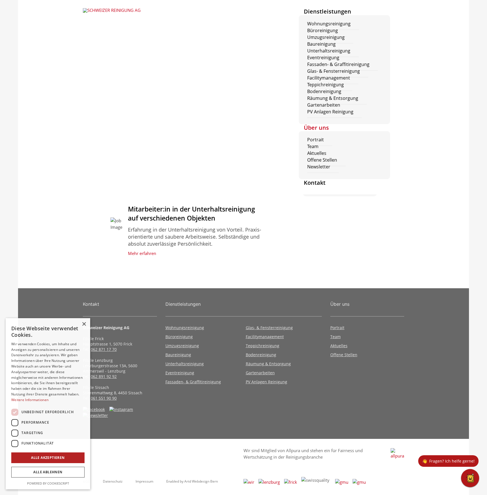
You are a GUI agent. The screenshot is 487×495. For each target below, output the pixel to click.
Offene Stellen (343, 354)
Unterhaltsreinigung (184, 363)
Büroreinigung (179, 336)
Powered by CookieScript (48, 483)
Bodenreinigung (261, 354)
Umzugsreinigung (182, 345)
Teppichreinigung (262, 345)
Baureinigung (178, 354)
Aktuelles (338, 345)
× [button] (84, 324)
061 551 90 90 (104, 398)
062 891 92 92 (104, 376)
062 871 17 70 (104, 349)
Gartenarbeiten (260, 372)
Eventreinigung (179, 372)
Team (335, 336)
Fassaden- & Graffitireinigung (193, 381)
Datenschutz (113, 481)
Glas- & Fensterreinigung (269, 327)
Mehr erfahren (142, 253)
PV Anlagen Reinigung (266, 381)
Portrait (337, 327)
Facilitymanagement (265, 336)
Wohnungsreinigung (184, 327)
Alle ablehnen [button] (47, 472)
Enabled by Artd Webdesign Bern (192, 481)
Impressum (144, 481)
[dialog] (48, 403)
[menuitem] (327, 11)
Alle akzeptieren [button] (48, 457)
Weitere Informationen (29, 399)
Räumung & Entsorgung (268, 363)
